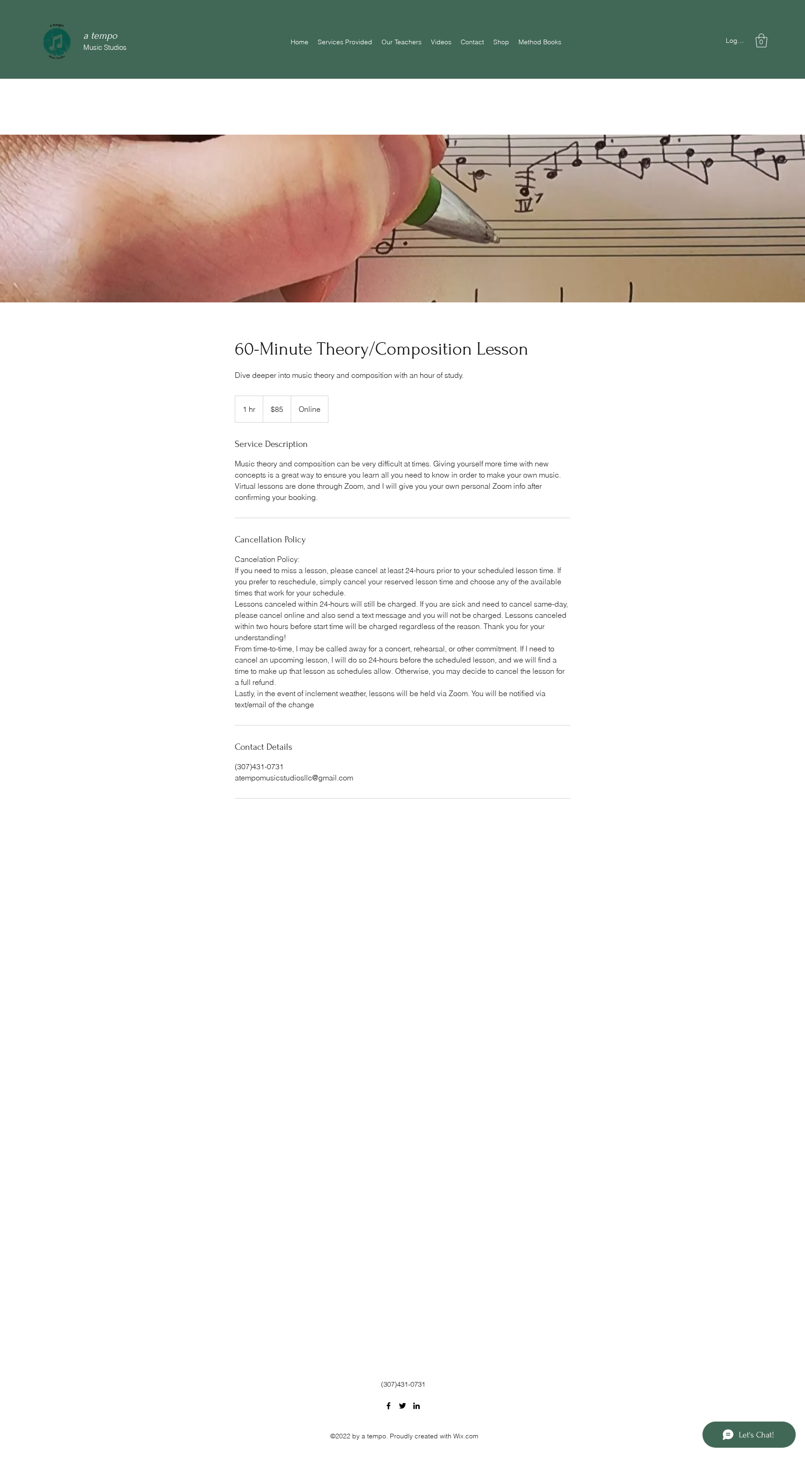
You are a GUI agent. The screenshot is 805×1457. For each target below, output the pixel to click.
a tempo (100, 35)
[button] (761, 41)
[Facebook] (388, 1405)
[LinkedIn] (416, 1405)
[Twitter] (402, 1405)
